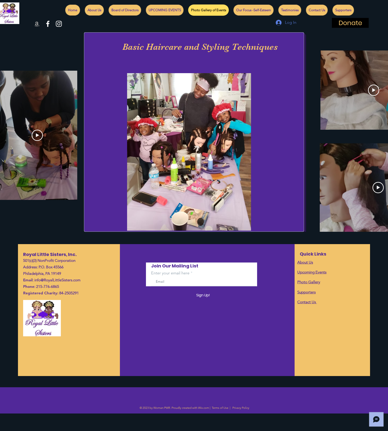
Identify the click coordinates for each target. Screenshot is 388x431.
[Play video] (37, 135)
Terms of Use (220, 407)
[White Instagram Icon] (59, 24)
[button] (189, 152)
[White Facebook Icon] (48, 24)
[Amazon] (37, 24)
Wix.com (203, 407)
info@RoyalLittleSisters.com (57, 280)
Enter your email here (170, 273)
